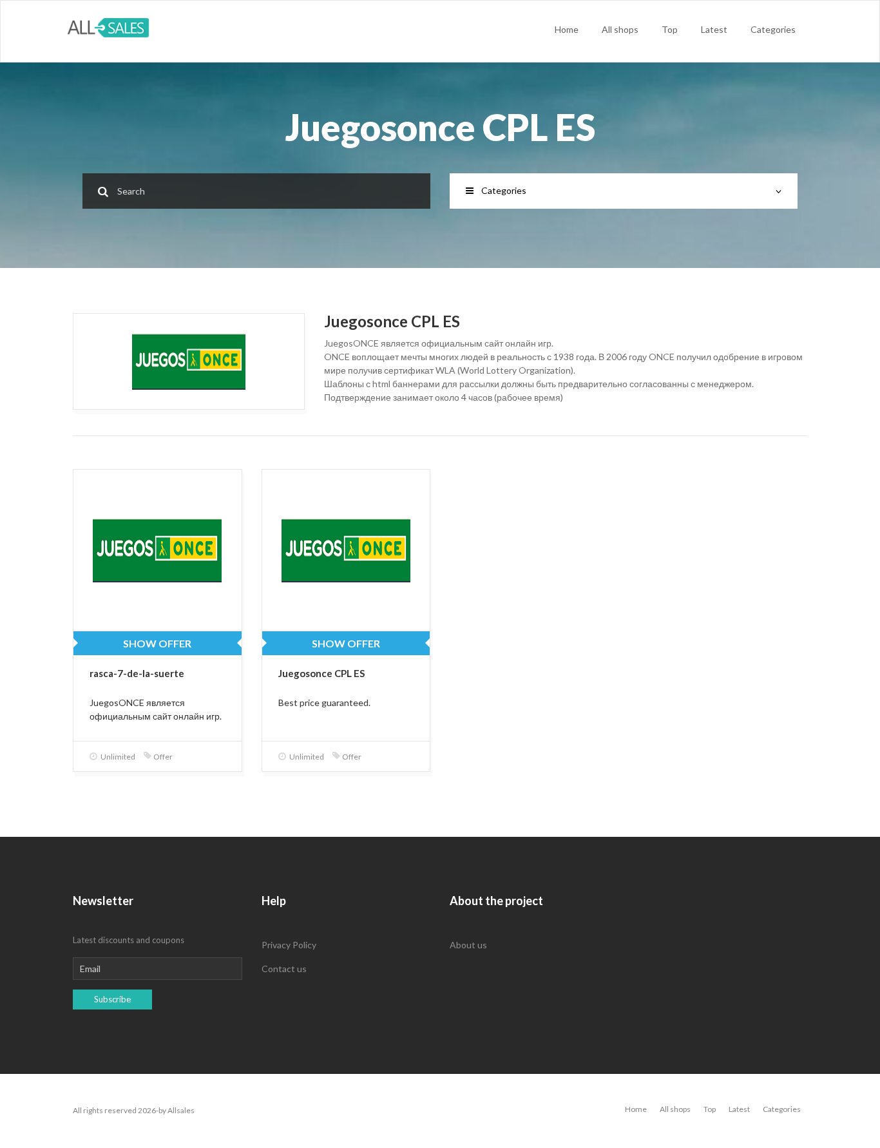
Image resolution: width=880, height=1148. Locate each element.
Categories (773, 29)
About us (468, 944)
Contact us (284, 968)
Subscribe (112, 999)
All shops (620, 29)
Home (567, 29)
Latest (714, 29)
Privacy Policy (289, 944)
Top (670, 29)
